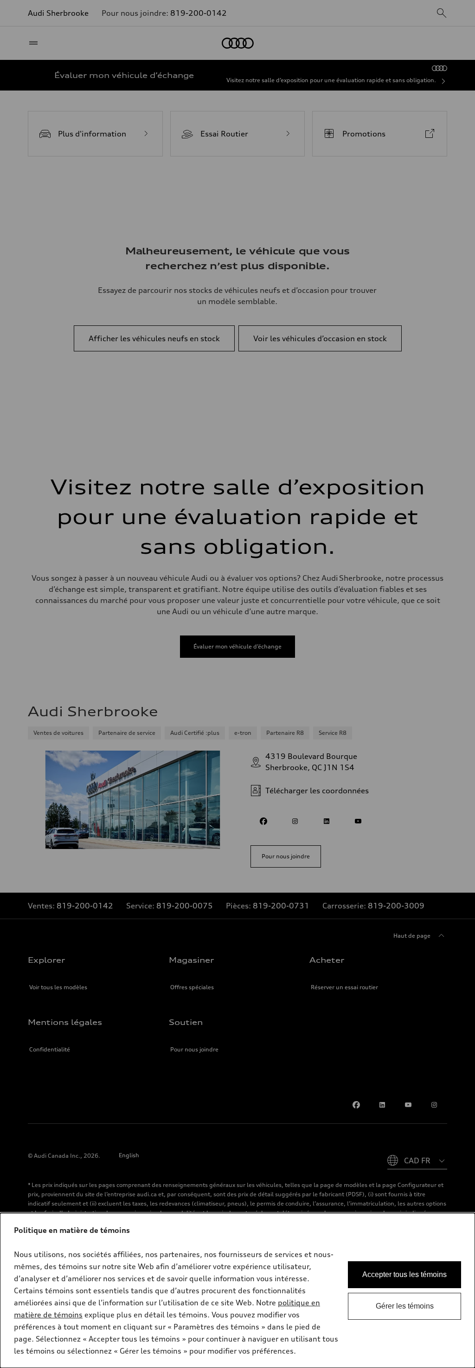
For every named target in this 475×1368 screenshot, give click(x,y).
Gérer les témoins (405, 1306)
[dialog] (237, 1290)
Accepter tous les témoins (404, 1274)
